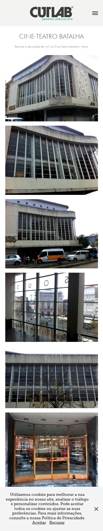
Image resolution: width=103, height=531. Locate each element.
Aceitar (39, 522)
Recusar (57, 522)
